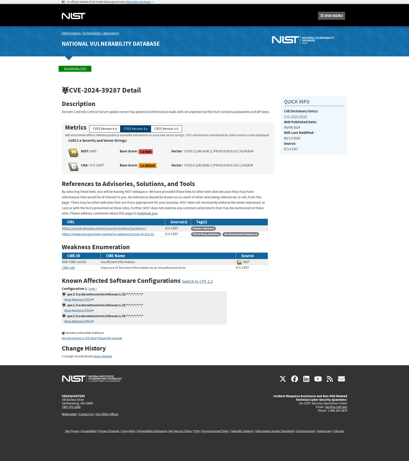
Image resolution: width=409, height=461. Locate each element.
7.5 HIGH (145, 151)
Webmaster (69, 414)
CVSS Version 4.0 (105, 129)
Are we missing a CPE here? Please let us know (92, 338)
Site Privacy (72, 431)
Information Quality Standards (274, 431)
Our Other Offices (107, 414)
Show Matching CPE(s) (78, 299)
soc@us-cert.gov (336, 407)
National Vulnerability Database (111, 44)
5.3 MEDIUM (147, 165)
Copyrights (128, 431)
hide (92, 289)
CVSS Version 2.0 (166, 129)
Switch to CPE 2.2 (197, 281)
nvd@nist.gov (147, 213)
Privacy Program (109, 431)
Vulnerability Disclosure (152, 431)
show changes (102, 356)
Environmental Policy (215, 431)
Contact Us (86, 414)
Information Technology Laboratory (90, 33)
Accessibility (89, 431)
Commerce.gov (305, 431)
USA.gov (339, 431)
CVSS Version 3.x (135, 129)
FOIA (197, 431)
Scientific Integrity (242, 431)
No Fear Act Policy (180, 431)
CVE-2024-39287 (295, 116)
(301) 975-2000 (71, 407)
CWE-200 (68, 268)
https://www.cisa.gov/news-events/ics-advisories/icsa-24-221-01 (108, 234)
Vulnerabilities (75, 69)
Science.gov (324, 431)
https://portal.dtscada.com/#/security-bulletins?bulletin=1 (104, 228)
